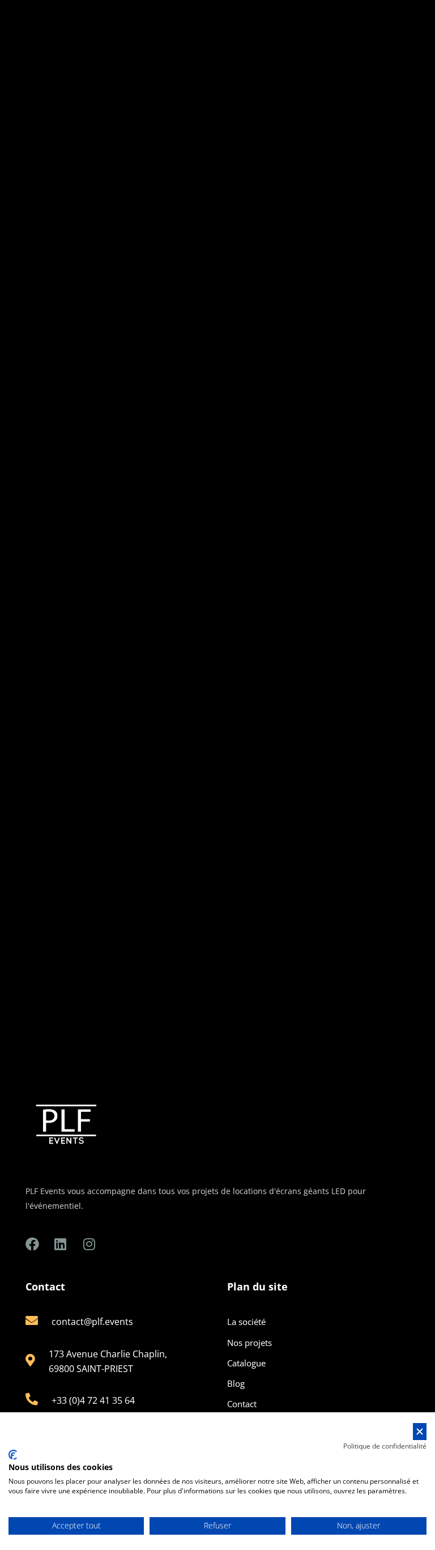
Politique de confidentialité (385, 1446)
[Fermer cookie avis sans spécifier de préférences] (420, 1432)
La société (246, 1321)
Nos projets (249, 1342)
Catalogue (246, 1363)
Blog (236, 1383)
